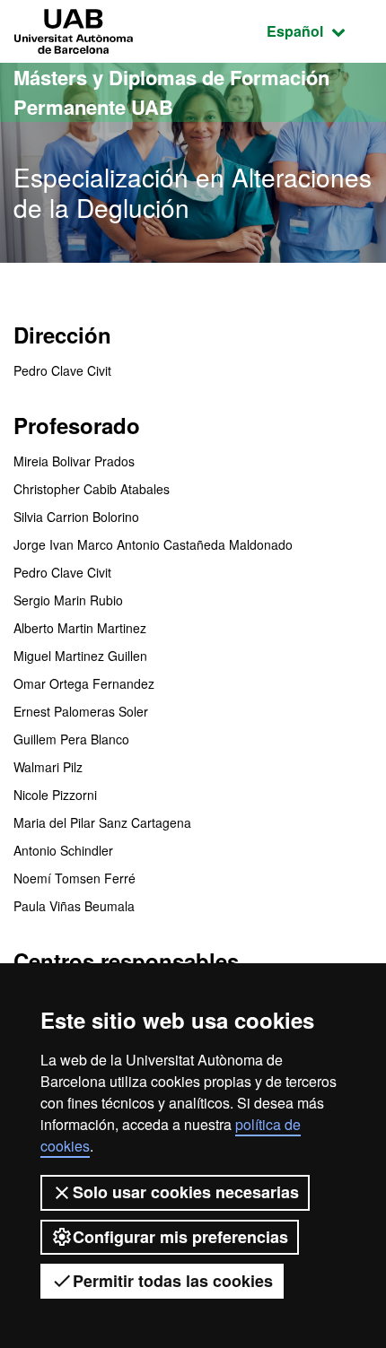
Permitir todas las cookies (173, 1280)
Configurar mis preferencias (180, 1236)
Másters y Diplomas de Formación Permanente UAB (171, 92)
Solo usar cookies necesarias (186, 1192)
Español (320, 30)
